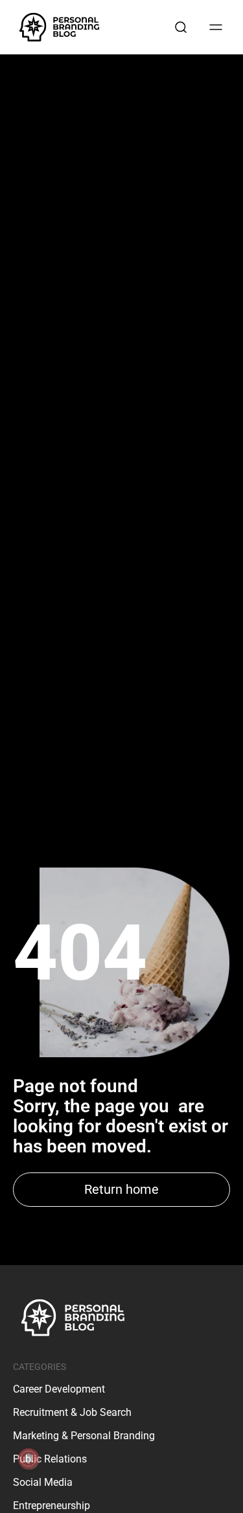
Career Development (59, 1389)
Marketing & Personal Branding (84, 1435)
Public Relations (50, 1459)
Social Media (43, 1482)
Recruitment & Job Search (72, 1412)
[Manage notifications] (28, 1458)
